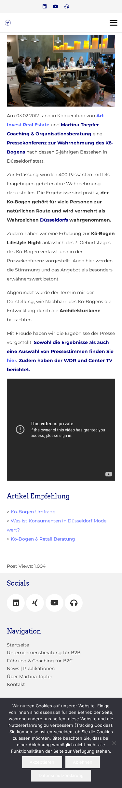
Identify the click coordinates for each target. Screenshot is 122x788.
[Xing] (35, 603)
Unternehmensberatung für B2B (44, 653)
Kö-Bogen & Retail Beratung (43, 539)
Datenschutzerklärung (61, 775)
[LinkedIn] (44, 6)
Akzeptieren (42, 762)
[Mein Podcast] (74, 603)
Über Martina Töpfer (29, 677)
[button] (113, 23)
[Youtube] (55, 6)
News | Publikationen (31, 668)
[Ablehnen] (114, 743)
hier (11, 360)
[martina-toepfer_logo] (8, 22)
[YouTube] (54, 603)
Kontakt (16, 684)
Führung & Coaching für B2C (40, 661)
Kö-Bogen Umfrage (33, 512)
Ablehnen (82, 762)
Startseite (18, 645)
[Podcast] (66, 6)
